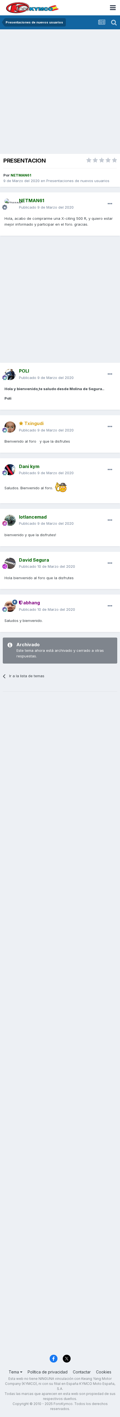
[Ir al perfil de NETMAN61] (10, 204)
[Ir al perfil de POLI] (10, 374)
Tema (14, 1372)
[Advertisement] (60, 92)
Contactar (82, 1372)
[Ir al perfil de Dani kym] (10, 469)
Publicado (46, 207)
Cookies (103, 1372)
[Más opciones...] (110, 204)
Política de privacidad (48, 1372)
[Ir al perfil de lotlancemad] (10, 520)
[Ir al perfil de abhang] (10, 606)
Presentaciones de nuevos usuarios (77, 180)
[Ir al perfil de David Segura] (10, 563)
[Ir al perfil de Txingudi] (10, 427)
